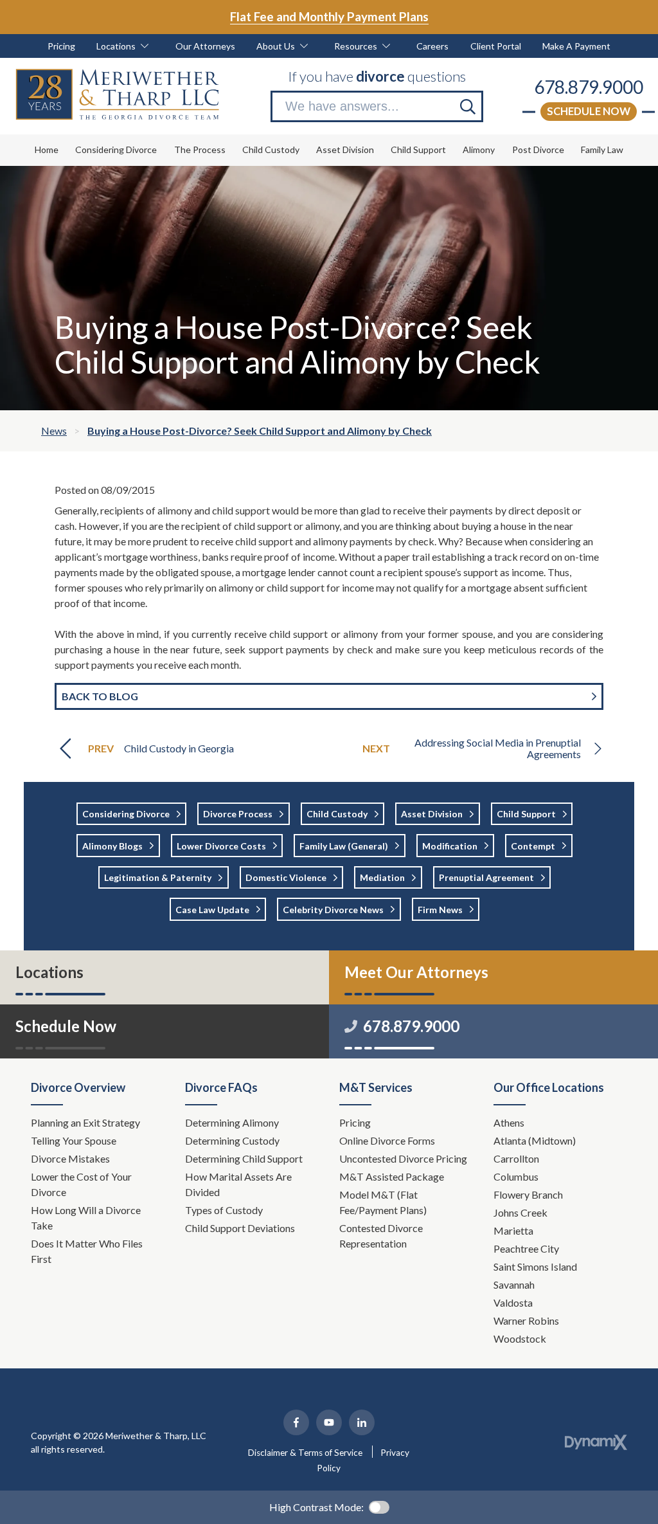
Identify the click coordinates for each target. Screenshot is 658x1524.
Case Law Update (212, 909)
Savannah (514, 1284)
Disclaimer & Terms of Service (305, 1452)
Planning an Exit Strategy (85, 1122)
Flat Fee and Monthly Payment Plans (329, 16)
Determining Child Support (245, 1158)
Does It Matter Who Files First (87, 1251)
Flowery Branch (528, 1194)
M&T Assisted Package (391, 1176)
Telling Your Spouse (73, 1140)
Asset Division (432, 813)
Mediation (382, 877)
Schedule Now (588, 111)
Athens (509, 1122)
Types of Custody (224, 1210)
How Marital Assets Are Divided (238, 1184)
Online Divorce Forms (387, 1140)
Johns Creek (520, 1212)
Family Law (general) (343, 845)
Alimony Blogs (112, 845)
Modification (449, 845)
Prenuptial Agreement (486, 877)
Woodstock (520, 1338)
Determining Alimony (233, 1122)
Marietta (513, 1230)
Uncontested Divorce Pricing (403, 1158)
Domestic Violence (285, 877)
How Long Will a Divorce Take (86, 1217)
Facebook (296, 1422)
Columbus (516, 1176)
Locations (49, 972)
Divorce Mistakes (71, 1158)
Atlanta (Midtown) (535, 1140)
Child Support (526, 813)
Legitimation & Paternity (157, 877)
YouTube (329, 1422)
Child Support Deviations (240, 1228)
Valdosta (513, 1302)
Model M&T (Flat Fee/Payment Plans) (383, 1202)
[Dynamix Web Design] (596, 1442)
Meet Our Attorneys (416, 972)
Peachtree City (526, 1248)
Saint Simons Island (535, 1266)
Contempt (533, 845)
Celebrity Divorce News (333, 909)
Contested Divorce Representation (381, 1235)
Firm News (440, 909)
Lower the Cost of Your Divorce (81, 1184)
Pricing (355, 1122)
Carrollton (516, 1158)
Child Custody (337, 813)
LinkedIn (362, 1422)
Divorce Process (237, 813)
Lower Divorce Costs (221, 845)
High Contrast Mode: (316, 1507)
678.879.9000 (588, 87)
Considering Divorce (126, 813)
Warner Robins (526, 1320)
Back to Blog (100, 696)
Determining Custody (233, 1140)
